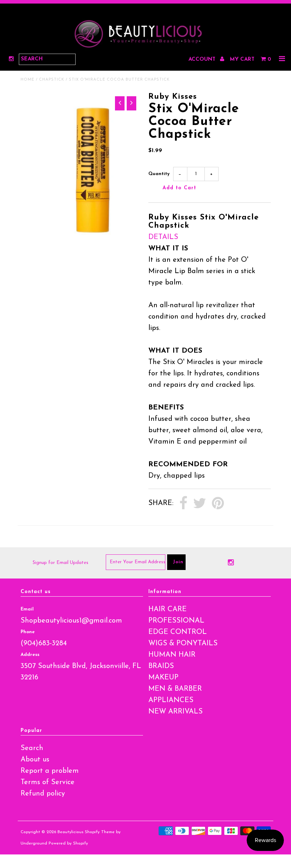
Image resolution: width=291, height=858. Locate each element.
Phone (28, 632)
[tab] (209, 237)
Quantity (159, 174)
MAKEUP (163, 677)
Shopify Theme (100, 832)
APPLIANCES (170, 700)
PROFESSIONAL (176, 620)
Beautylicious (70, 832)
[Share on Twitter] (199, 503)
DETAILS (163, 237)
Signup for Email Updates (60, 562)
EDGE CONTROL (177, 632)
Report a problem (50, 771)
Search (32, 748)
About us (35, 759)
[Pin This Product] (218, 503)
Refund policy (43, 793)
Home (27, 80)
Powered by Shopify (68, 843)
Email (27, 609)
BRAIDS (161, 666)
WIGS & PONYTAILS (183, 643)
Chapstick (51, 80)
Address (30, 654)
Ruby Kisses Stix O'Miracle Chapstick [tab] (203, 221)
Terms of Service (48, 782)
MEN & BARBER (175, 689)
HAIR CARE (167, 609)
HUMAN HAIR (172, 654)
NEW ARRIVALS (175, 711)
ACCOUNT (202, 59)
